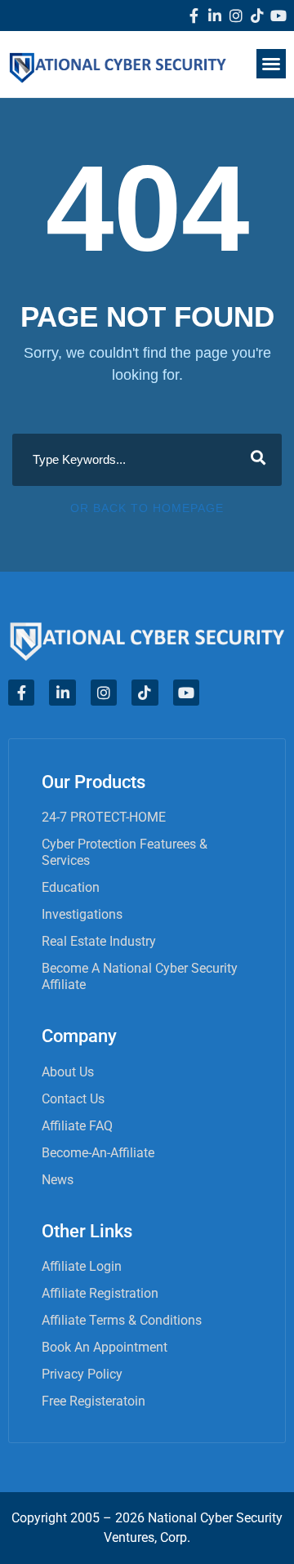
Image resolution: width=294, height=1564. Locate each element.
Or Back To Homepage (147, 508)
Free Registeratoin (93, 1401)
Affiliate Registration (100, 1293)
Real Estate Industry (99, 941)
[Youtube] (278, 15)
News (58, 1179)
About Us (68, 1072)
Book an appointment (104, 1347)
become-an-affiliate (98, 1153)
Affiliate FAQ (77, 1126)
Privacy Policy (82, 1374)
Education (71, 887)
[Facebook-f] (193, 15)
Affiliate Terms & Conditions (122, 1320)
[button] (271, 63)
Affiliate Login (82, 1266)
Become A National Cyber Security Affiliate (140, 976)
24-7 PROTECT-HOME (104, 817)
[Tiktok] (257, 15)
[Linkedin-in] (214, 15)
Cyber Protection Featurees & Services (124, 852)
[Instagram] (236, 15)
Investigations (82, 914)
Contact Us (73, 1099)
